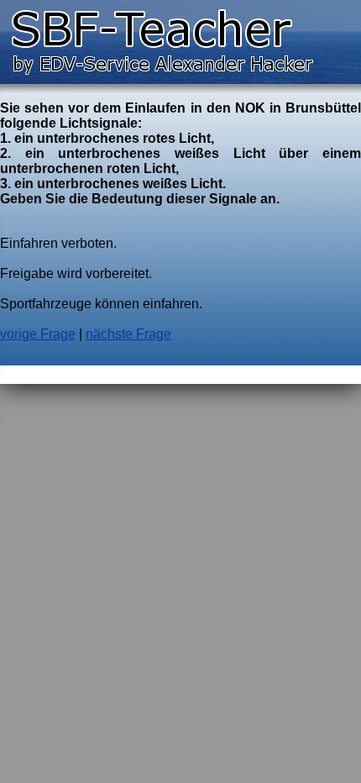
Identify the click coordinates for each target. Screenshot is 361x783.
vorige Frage (38, 334)
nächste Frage (128, 334)
